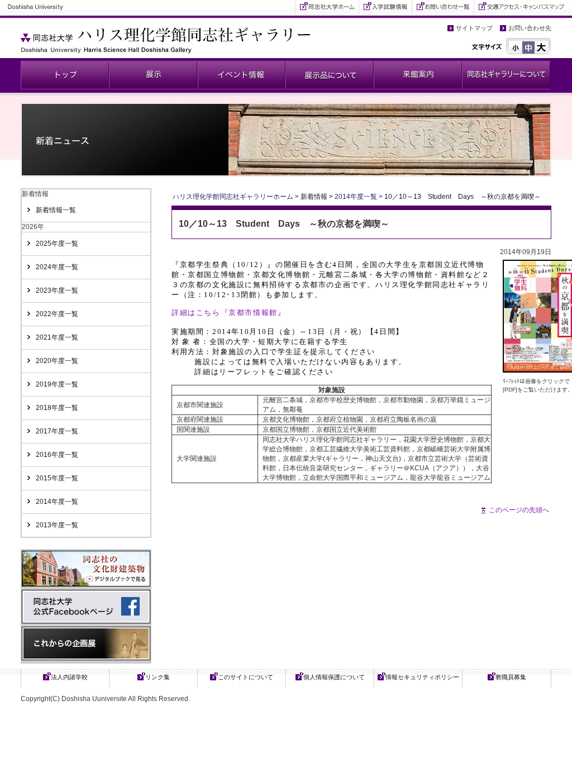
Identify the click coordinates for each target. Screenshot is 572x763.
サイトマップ (474, 28)
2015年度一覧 (57, 478)
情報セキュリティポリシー (422, 677)
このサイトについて (245, 677)
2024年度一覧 (57, 267)
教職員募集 (510, 677)
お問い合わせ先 (529, 28)
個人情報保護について (334, 677)
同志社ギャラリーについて (506, 75)
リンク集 (157, 677)
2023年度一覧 (57, 290)
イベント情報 (241, 75)
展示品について (329, 75)
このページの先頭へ (519, 510)
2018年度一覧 (57, 408)
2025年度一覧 (57, 243)
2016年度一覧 (57, 455)
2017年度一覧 (57, 431)
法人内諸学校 (69, 677)
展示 (153, 75)
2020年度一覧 (57, 361)
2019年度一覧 (57, 384)
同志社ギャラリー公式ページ (65, 75)
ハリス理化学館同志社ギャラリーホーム (233, 197)
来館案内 (418, 75)
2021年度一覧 (57, 337)
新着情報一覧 (56, 210)
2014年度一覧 (57, 502)
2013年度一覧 (57, 525)
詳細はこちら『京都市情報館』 (228, 312)
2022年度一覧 (57, 314)
